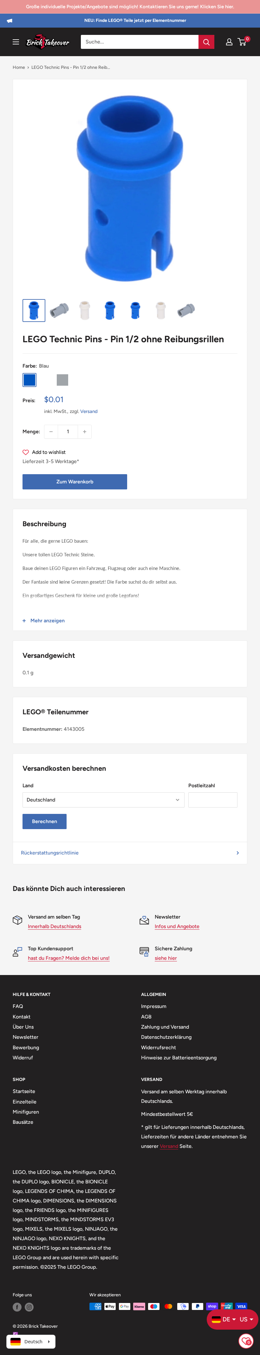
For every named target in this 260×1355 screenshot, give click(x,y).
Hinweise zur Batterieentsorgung (179, 1058)
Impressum (153, 1006)
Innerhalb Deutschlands (54, 926)
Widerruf (23, 1058)
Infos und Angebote (177, 926)
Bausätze (23, 1122)
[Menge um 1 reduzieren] (51, 431)
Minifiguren (26, 1112)
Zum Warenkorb (74, 482)
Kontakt (21, 1017)
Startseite (24, 1091)
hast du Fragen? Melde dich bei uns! (69, 958)
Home (19, 67)
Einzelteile (24, 1102)
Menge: (31, 432)
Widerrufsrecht (158, 1047)
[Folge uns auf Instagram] (29, 1307)
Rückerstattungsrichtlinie (50, 853)
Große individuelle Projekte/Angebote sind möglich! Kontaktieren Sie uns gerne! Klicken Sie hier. (130, 7)
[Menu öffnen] (16, 41)
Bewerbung (26, 1047)
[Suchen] (206, 42)
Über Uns (23, 1027)
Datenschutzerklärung (166, 1037)
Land (28, 785)
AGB (146, 1017)
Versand (89, 411)
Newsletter (25, 1037)
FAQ (18, 1006)
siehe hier (166, 958)
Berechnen (44, 821)
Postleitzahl (201, 785)
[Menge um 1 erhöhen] (84, 431)
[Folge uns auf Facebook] (17, 1307)
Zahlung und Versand (165, 1027)
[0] (242, 42)
